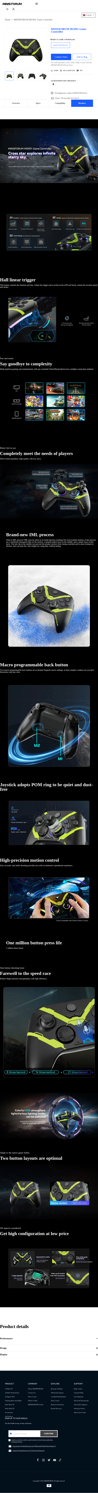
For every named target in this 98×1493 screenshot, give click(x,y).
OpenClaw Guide (80, 1412)
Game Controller (60, 45)
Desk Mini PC (10, 1408)
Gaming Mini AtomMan (13, 1401)
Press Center (55, 1401)
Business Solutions (57, 1405)
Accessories (9, 1412)
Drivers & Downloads (81, 1401)
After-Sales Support (80, 1405)
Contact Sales (61, 57)
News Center (32, 1397)
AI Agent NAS (10, 1397)
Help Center (78, 1389)
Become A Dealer (57, 1389)
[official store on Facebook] (38, 1460)
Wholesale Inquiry (57, 1393)
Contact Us (32, 1393)
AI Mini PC (9, 1389)
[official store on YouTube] (54, 1460)
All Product (9, 1416)
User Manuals (78, 1397)
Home (8, 19)
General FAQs (78, 1393)
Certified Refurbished (58, 1397)
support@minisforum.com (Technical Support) (29, 1450)
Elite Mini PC (10, 1405)
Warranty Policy (79, 1408)
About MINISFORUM (35, 1389)
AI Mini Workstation (12, 1393)
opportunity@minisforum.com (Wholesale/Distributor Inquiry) (34, 1446)
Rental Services (56, 1408)
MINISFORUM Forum (35, 1405)
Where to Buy (33, 1401)
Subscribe (48, 1434)
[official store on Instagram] (43, 1460)
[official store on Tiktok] (60, 1460)
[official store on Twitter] (49, 1460)
